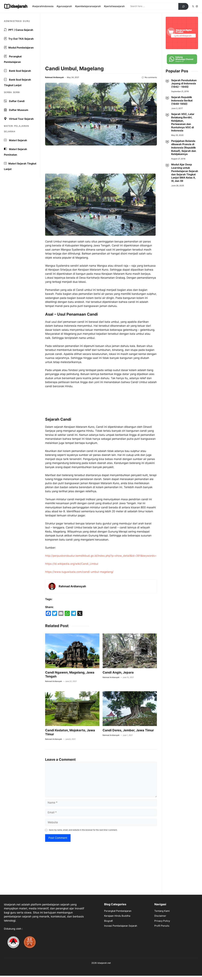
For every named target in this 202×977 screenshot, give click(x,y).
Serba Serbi (12, 92)
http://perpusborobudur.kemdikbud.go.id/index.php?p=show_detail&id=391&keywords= (101, 555)
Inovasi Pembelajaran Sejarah (120, 925)
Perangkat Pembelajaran (13, 59)
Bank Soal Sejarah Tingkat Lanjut (17, 82)
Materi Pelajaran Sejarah (16, 129)
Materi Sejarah (17, 140)
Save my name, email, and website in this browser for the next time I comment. (83, 830)
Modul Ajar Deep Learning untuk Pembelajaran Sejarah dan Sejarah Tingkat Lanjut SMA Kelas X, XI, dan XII (184, 172)
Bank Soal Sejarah (19, 70)
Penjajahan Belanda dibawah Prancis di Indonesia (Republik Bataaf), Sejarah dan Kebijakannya (183, 147)
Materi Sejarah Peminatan (15, 152)
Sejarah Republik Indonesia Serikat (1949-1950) (182, 100)
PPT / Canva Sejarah (20, 29)
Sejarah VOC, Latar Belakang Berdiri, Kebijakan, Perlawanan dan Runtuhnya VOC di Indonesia (182, 122)
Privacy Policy (162, 920)
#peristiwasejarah (114, 6)
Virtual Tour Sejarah (21, 118)
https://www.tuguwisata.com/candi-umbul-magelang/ (79, 571)
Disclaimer (160, 915)
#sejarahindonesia (42, 6)
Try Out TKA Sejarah (21, 38)
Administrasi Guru (17, 21)
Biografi (108, 920)
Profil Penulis (161, 925)
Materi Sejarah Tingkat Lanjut (20, 166)
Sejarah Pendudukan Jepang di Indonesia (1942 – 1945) (184, 83)
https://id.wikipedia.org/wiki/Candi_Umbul (71, 563)
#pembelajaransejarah (88, 6)
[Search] (183, 6)
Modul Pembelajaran (21, 47)
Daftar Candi (16, 101)
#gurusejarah (64, 6)
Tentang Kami (162, 910)
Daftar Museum (18, 110)
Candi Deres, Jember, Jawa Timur (128, 730)
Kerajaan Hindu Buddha (117, 915)
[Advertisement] (101, 40)
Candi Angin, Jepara (118, 672)
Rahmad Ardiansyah (54, 77)
